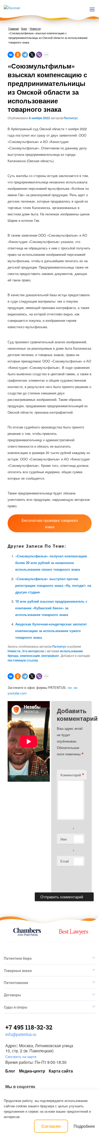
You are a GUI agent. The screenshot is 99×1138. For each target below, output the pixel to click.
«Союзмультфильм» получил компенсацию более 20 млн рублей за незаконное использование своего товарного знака (51, 563)
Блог (24, 28)
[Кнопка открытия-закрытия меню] (92, 9)
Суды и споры (15, 1007)
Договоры (12, 995)
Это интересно (33, 651)
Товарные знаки (18, 971)
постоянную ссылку (23, 660)
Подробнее (84, 1126)
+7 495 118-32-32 (28, 1027)
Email (64, 861)
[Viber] (39, 55)
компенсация (30, 655)
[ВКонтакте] (11, 55)
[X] (32, 55)
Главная (13, 28)
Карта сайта (61, 1071)
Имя (63, 839)
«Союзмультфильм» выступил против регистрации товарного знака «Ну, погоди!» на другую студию (53, 585)
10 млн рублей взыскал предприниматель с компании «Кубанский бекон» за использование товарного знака (51, 608)
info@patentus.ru (20, 1034)
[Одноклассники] (18, 55)
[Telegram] (25, 55)
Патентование (16, 983)
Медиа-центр (32, 1071)
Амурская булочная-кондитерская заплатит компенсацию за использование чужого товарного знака (51, 631)
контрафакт (50, 655)
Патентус (71, 118)
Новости (35, 28)
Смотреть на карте (21, 1056)
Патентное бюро (18, 958)
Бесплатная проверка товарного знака (50, 523)
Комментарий (72, 775)
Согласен (51, 1126)
